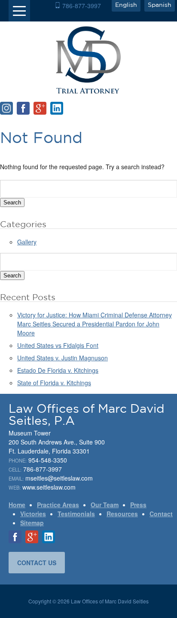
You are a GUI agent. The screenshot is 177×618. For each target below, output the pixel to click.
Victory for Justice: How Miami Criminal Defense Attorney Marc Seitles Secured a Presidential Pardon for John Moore (94, 324)
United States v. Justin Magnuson (62, 357)
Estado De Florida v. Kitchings (57, 370)
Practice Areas (58, 504)
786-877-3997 (81, 5)
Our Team (105, 504)
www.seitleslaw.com (49, 487)
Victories (33, 513)
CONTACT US (36, 562)
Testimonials (76, 513)
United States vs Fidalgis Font (57, 345)
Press (138, 504)
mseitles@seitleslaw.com (59, 478)
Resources (122, 513)
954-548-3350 (47, 460)
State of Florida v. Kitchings (54, 382)
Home (17, 504)
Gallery (27, 241)
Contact (161, 513)
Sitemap (32, 522)
